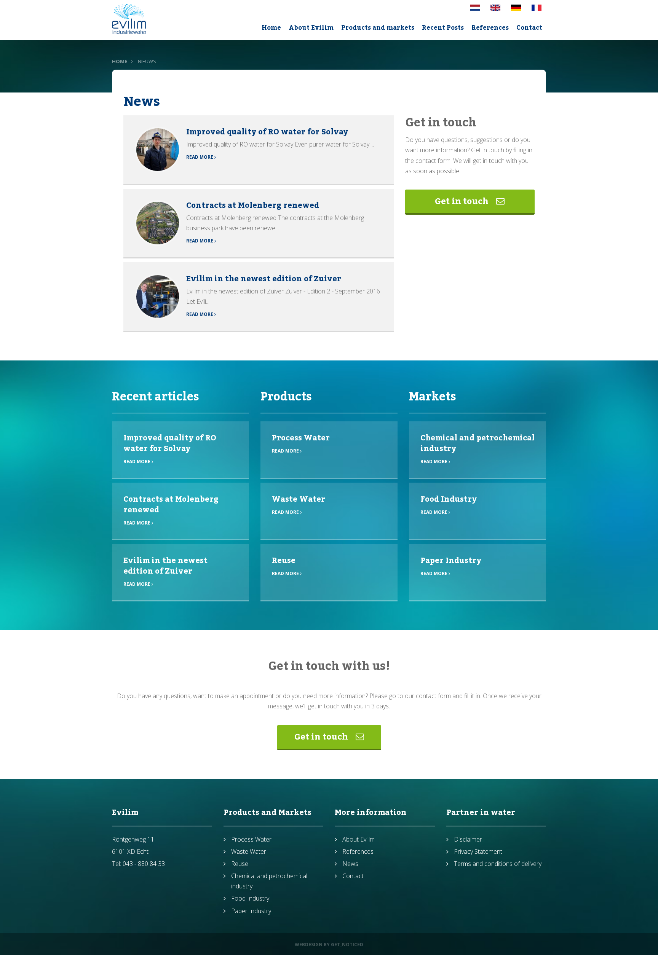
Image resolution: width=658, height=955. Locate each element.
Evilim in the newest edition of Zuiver (263, 279)
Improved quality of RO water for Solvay (267, 132)
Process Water (301, 438)
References (490, 28)
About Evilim (311, 28)
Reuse (283, 560)
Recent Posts (443, 28)
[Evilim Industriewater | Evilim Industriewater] (129, 19)
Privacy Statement (478, 851)
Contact (529, 28)
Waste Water (298, 499)
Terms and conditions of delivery (497, 863)
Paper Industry (450, 560)
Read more (200, 157)
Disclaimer (468, 839)
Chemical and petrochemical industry (477, 443)
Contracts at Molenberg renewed (252, 205)
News (350, 863)
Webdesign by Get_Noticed (329, 944)
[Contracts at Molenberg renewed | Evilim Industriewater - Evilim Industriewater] (157, 222)
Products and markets (377, 28)
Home (271, 28)
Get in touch (462, 201)
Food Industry (448, 499)
